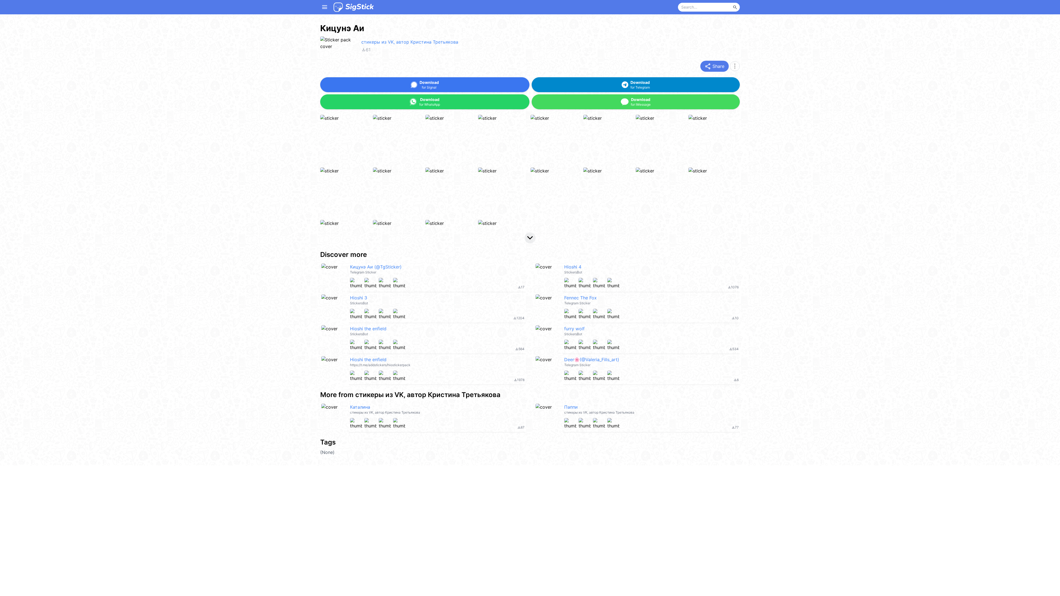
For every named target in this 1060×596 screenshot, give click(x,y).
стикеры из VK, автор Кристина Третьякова (409, 42)
